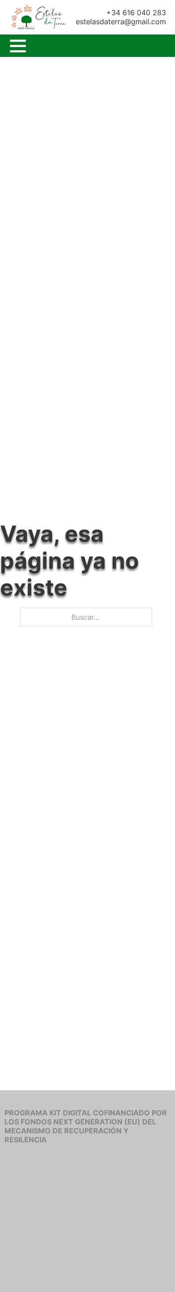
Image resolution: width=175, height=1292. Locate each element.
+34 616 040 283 (136, 12)
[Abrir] (18, 46)
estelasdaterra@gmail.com (121, 21)
